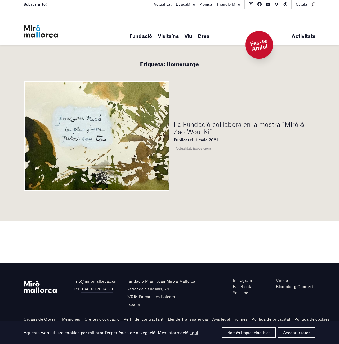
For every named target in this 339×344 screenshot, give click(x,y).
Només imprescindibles (249, 332)
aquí (194, 332)
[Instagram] (251, 4)
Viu (188, 36)
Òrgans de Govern (41, 319)
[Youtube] (268, 4)
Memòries (71, 319)
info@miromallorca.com (96, 281)
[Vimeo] (276, 4)
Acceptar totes (296, 332)
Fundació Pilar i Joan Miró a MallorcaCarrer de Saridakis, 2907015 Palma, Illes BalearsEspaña (160, 292)
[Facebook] (259, 4)
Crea (203, 36)
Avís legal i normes (229, 319)
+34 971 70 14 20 (97, 288)
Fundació (141, 36)
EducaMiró (185, 4)
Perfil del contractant (143, 319)
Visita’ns (168, 36)
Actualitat (163, 4)
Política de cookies (312, 319)
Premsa (205, 4)
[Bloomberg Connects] (285, 4)
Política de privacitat (271, 319)
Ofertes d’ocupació (102, 319)
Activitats (303, 36)
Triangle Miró (228, 4)
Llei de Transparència (188, 319)
